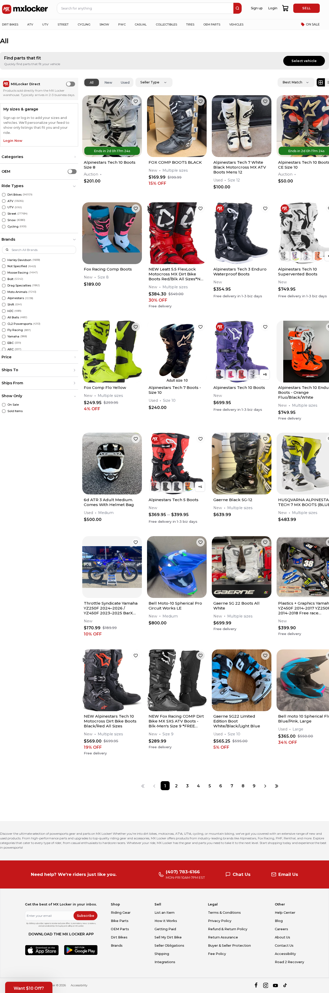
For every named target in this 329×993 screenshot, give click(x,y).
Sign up (135, 524)
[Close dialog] (245, 450)
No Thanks (135, 540)
